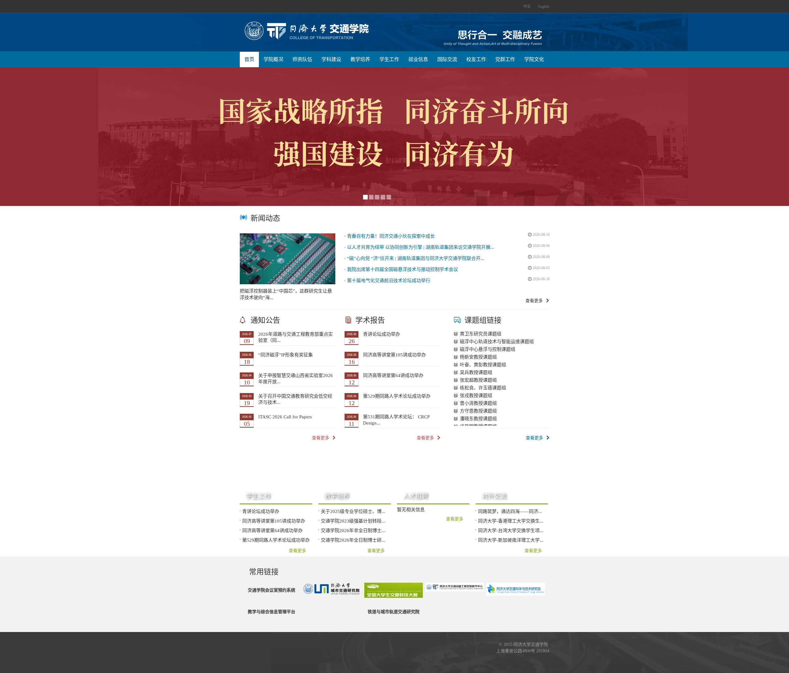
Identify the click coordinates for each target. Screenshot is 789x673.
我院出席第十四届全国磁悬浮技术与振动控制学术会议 (402, 269)
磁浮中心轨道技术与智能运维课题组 (497, 340)
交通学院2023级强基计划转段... (353, 521)
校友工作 (476, 59)
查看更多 (534, 300)
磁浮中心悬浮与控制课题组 (487, 347)
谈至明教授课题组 (478, 424)
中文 (527, 6)
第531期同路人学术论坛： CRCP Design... (396, 419)
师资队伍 (302, 59)
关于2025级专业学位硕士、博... (353, 511)
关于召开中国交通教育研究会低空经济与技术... (295, 399)
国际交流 (447, 59)
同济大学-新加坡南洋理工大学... (510, 540)
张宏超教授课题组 (478, 378)
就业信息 (418, 59)
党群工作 (505, 59)
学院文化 (534, 59)
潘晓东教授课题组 (478, 417)
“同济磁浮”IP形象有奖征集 (285, 354)
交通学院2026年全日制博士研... (353, 540)
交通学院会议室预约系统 (271, 590)
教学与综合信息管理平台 (271, 611)
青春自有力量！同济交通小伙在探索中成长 (391, 236)
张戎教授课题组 (476, 394)
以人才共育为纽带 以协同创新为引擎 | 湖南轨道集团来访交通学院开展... (420, 247)
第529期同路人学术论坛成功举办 (397, 396)
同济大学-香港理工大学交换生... (510, 521)
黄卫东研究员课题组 (480, 332)
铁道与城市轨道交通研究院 (393, 611)
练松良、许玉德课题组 (483, 386)
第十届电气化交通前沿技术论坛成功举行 (388, 280)
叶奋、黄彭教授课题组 (483, 363)
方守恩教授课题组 (478, 409)
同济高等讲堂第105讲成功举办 (394, 354)
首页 (249, 59)
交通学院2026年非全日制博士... (353, 530)
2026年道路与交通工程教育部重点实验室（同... (295, 337)
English (543, 6)
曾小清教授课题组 (478, 401)
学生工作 (389, 59)
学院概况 (273, 59)
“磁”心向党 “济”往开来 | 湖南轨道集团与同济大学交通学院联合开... (415, 258)
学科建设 (331, 59)
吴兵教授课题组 (476, 370)
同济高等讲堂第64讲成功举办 (393, 375)
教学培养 (360, 59)
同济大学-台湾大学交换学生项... (510, 530)
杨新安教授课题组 (478, 355)
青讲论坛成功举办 (381, 334)
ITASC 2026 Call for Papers (285, 416)
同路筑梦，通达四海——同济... (510, 511)
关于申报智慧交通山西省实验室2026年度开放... (295, 378)
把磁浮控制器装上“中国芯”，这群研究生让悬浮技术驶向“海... (286, 294)
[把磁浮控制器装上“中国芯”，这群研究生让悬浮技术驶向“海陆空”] (287, 258)
